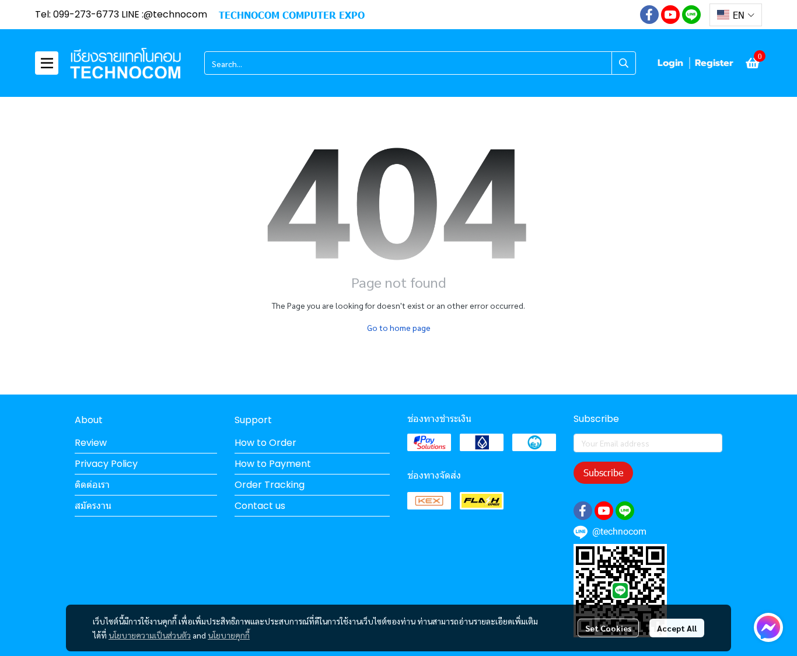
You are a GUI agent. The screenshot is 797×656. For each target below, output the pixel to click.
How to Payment (273, 463)
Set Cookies (608, 628)
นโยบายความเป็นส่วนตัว (150, 635)
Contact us (260, 505)
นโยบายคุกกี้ (229, 635)
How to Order (265, 442)
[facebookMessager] (768, 627)
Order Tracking (270, 484)
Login (670, 63)
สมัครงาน (93, 505)
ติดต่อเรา (92, 484)
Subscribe (603, 472)
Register (714, 63)
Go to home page (399, 327)
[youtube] (670, 14)
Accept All (677, 628)
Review (91, 442)
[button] (735, 15)
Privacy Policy (106, 463)
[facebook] (649, 14)
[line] (691, 14)
